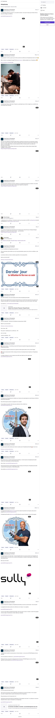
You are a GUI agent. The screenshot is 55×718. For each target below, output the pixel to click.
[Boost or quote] (10, 51)
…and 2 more (16, 312)
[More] (38, 51)
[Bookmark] (29, 51)
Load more (19, 716)
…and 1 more (16, 49)
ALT (23, 46)
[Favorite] (20, 51)
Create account (47, 22)
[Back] (1, 1)
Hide (23, 18)
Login (47, 24)
